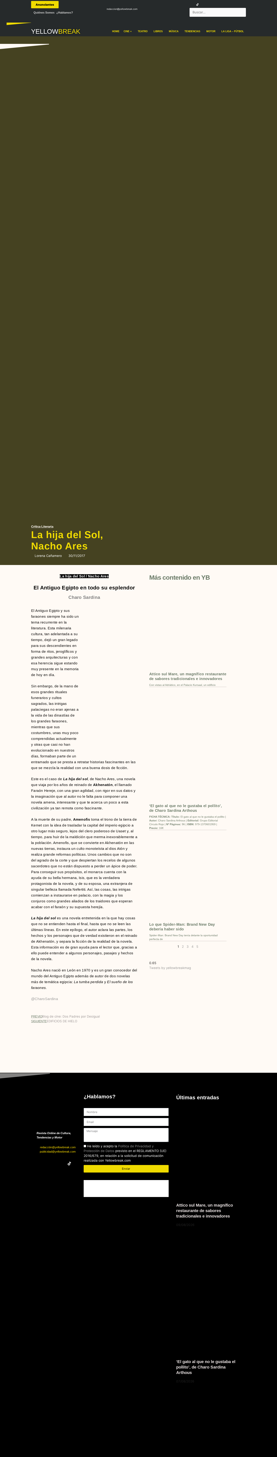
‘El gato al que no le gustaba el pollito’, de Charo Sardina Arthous (205, 1367)
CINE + (128, 31)
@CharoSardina (44, 999)
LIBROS (158, 31)
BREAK (69, 31)
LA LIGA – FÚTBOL (232, 31)
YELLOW (44, 31)
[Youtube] (190, 4)
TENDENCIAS (192, 31)
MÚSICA (173, 31)
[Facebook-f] (170, 4)
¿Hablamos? (64, 12)
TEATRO (143, 31)
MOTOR (210, 31)
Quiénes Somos (44, 12)
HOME (115, 31)
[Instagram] (183, 4)
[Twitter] (177, 4)
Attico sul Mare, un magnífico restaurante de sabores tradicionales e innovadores (204, 1210)
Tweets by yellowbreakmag (170, 968)
